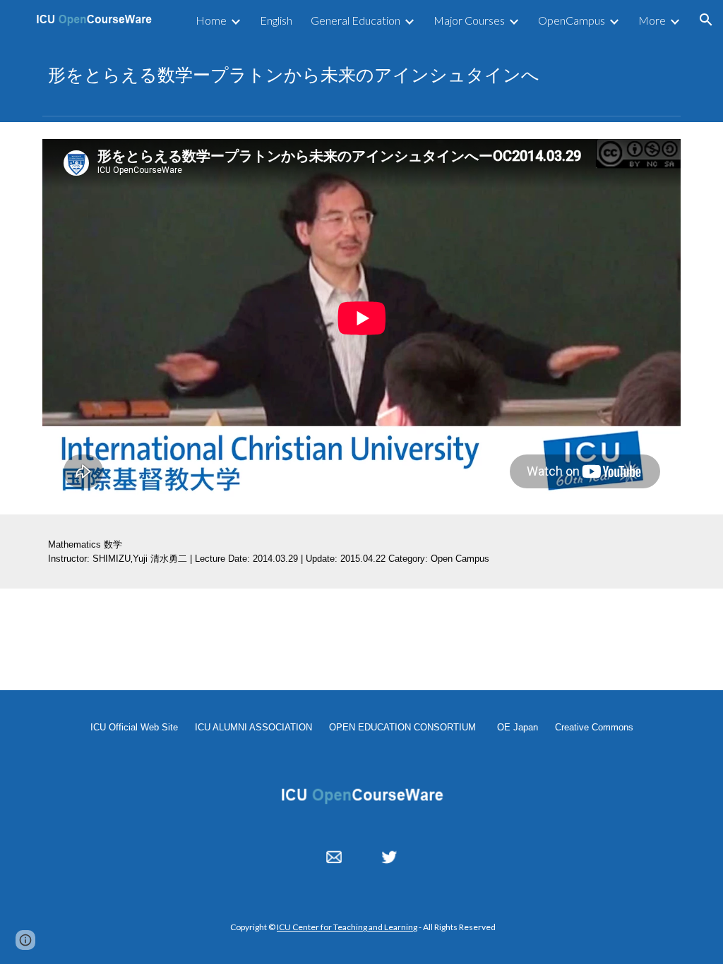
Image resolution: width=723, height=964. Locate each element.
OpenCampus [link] (571, 20)
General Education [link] (355, 20)
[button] (706, 20)
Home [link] (211, 20)
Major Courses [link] (469, 20)
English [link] (276, 20)
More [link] (652, 20)
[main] (361, 74)
